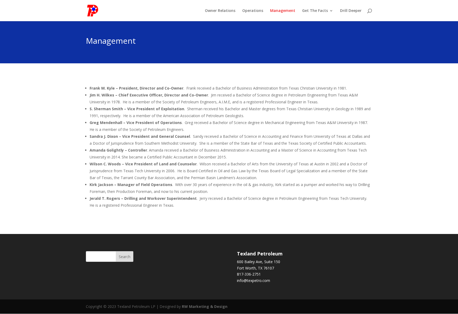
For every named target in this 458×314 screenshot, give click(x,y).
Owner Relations (220, 11)
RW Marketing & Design (204, 306)
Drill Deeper (351, 11)
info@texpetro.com (253, 280)
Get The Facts (315, 11)
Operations (252, 11)
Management (282, 11)
